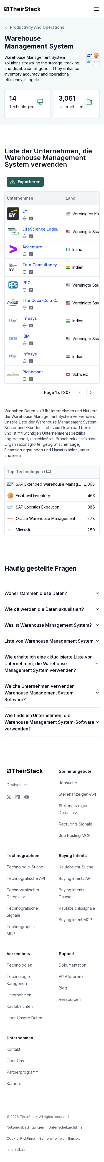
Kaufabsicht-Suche (76, 867)
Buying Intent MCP (75, 919)
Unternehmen (19, 994)
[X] (9, 797)
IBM (26, 336)
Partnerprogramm (23, 1072)
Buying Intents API (75, 878)
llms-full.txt (16, 1150)
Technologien (19, 965)
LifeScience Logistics (41, 229)
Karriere (14, 1083)
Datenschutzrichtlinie (66, 1127)
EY (24, 211)
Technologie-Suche (25, 867)
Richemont (32, 371)
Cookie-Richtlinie (21, 1138)
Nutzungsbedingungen (25, 1127)
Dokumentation (72, 965)
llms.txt (74, 1138)
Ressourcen (70, 999)
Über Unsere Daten (24, 1017)
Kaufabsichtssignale (77, 908)
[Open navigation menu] (96, 9)
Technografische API (26, 878)
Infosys (29, 318)
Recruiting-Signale (75, 824)
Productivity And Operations (37, 27)
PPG (26, 282)
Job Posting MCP (74, 835)
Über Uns (15, 1060)
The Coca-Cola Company (41, 300)
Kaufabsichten (20, 1006)
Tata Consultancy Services (41, 264)
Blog (63, 988)
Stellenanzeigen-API (77, 794)
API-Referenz (71, 976)
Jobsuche (68, 782)
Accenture (32, 246)
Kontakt (13, 1049)
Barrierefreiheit (51, 1138)
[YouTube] (26, 797)
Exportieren (29, 181)
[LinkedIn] (18, 797)
